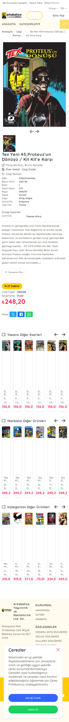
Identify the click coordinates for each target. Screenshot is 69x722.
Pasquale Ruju (14, 165)
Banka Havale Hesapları (15, 2)
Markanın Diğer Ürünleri (26, 421)
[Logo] (12, 15)
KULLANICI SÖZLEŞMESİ (48, 640)
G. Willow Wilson (6, 570)
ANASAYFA (9, 24)
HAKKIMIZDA (43, 610)
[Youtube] (62, 695)
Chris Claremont (29, 570)
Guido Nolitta (17, 484)
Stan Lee (40, 570)
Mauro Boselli (63, 484)
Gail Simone (63, 570)
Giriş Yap (59, 15)
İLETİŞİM (40, 614)
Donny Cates (51, 570)
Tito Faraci (51, 484)
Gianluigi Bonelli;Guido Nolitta (40, 484)
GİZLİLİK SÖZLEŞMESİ (47, 636)
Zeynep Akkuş (33, 216)
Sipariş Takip (36, 2)
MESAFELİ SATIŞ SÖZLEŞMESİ (51, 632)
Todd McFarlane (17, 570)
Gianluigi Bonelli (6, 484)
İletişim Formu (51, 2)
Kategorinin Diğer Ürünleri (27, 507)
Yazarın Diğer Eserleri (24, 335)
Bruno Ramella (34, 165)
